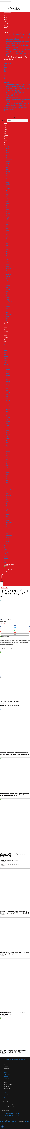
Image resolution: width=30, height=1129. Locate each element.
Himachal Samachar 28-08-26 (9, 705)
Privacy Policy (7, 1064)
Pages (6, 32)
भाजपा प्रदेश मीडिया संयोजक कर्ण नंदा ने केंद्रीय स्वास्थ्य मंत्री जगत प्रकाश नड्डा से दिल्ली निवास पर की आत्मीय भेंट (14, 753)
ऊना (5, 15)
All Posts (3, 623)
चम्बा (5, 21)
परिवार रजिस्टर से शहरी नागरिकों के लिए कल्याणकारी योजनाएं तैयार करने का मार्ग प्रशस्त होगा (9, 160)
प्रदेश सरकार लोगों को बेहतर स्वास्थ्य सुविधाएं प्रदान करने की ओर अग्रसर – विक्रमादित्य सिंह (14, 794)
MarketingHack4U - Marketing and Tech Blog (15, 1059)
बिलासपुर (6, 26)
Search (4, 120)
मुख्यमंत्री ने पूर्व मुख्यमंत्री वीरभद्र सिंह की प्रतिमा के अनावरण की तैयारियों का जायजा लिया (8, 282)
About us (6, 1066)
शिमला (5, 28)
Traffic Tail (13, 1121)
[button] (15, 118)
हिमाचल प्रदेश (7, 13)
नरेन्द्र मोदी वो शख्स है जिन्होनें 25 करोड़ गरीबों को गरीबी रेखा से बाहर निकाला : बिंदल (8, 219)
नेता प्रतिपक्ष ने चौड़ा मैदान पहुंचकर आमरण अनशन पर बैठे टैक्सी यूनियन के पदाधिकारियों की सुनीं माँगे (14, 1051)
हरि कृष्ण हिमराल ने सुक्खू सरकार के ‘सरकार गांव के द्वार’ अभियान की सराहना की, (8, 188)
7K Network (18, 1123)
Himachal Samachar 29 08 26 (9, 702)
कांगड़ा (5, 17)
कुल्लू (5, 19)
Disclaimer (6, 1068)
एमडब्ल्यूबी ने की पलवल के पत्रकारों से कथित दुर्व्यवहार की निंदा (15, 58)
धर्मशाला (6, 23)
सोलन (5, 30)
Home (5, 1062)
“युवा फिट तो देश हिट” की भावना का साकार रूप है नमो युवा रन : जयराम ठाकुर (7, 251)
